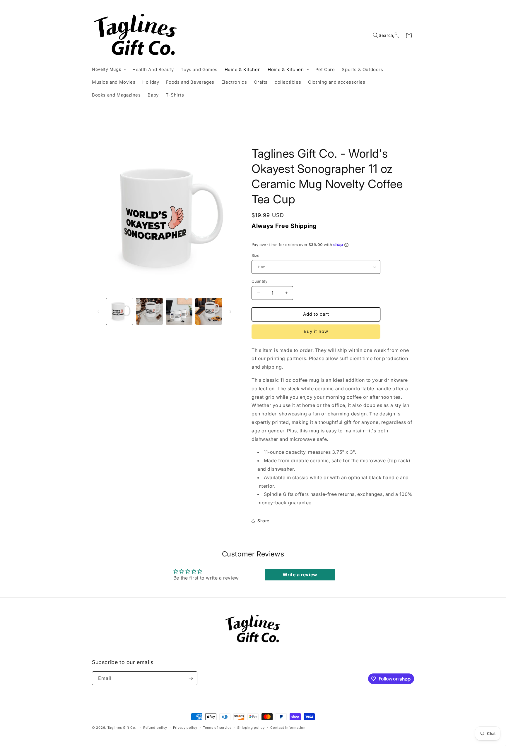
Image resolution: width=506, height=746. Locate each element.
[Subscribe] (190, 678)
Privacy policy (185, 728)
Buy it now (316, 331)
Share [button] (263, 520)
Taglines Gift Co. (121, 728)
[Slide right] (230, 311)
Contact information (287, 728)
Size (256, 255)
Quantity (259, 281)
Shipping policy (251, 728)
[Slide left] (98, 311)
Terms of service (217, 728)
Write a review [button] (300, 574)
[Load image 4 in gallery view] (208, 311)
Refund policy (155, 728)
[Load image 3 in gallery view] (179, 311)
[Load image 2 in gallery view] (149, 311)
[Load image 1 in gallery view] (119, 311)
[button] (108, 69)
